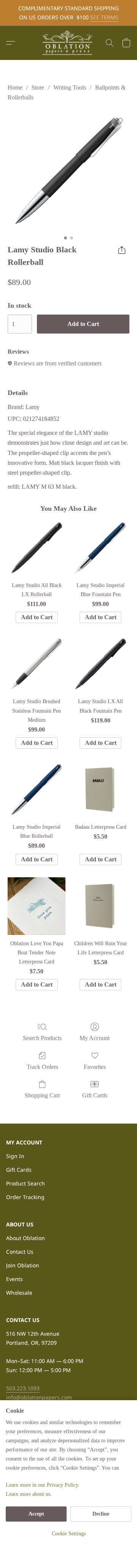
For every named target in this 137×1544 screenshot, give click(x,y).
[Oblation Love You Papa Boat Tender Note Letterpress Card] (36, 906)
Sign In (15, 1156)
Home (15, 87)
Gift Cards (94, 1095)
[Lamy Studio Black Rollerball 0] (68, 171)
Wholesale (19, 1292)
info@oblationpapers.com (39, 1397)
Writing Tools (69, 87)
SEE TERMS (104, 17)
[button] (68, 43)
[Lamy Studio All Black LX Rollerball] (36, 548)
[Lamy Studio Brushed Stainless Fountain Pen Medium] (36, 664)
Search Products (42, 1038)
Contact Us (19, 1251)
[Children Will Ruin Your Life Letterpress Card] (100, 906)
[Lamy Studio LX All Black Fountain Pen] (100, 664)
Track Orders (42, 1067)
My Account (95, 1038)
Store (38, 87)
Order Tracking (25, 1197)
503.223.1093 (23, 1388)
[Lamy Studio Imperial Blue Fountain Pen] (100, 548)
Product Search (25, 1183)
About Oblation (25, 1238)
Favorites (95, 1067)
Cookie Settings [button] (69, 1533)
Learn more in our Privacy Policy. (43, 1485)
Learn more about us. (29, 1494)
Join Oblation (22, 1265)
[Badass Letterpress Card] (100, 789)
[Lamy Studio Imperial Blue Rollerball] (36, 789)
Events (14, 1279)
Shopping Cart (42, 1095)
